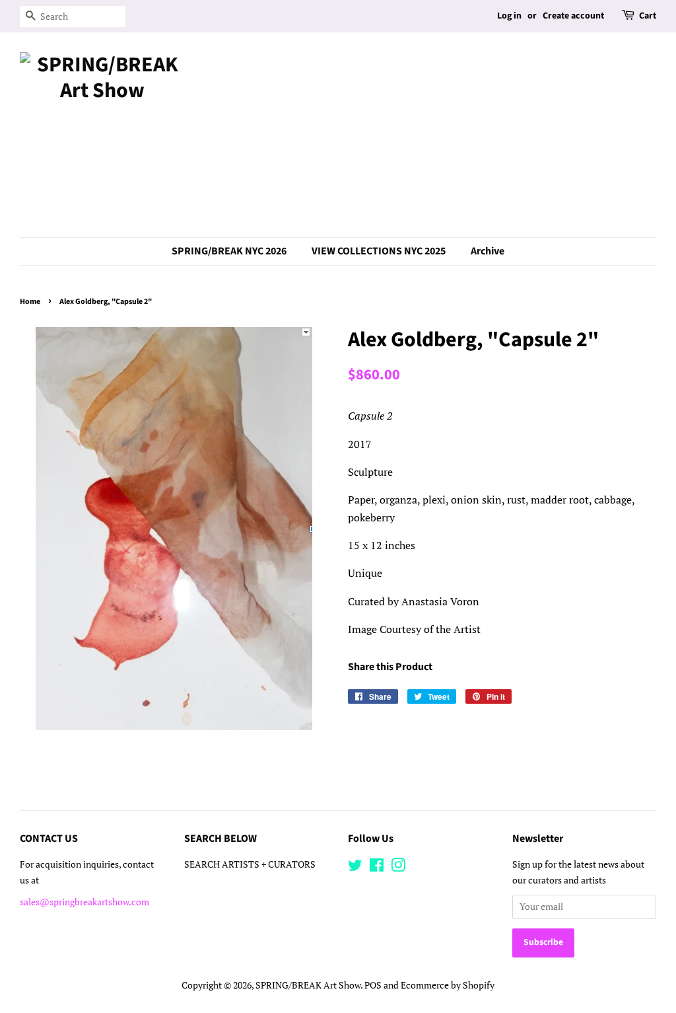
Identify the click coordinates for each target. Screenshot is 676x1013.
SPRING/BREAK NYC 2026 (229, 251)
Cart (647, 15)
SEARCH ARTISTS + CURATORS (250, 864)
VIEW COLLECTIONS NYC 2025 (379, 251)
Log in (509, 15)
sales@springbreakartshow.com (84, 902)
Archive (487, 251)
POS (373, 985)
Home (30, 301)
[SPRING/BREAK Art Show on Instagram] (398, 868)
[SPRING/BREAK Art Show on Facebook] (376, 868)
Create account (573, 15)
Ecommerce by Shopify (447, 985)
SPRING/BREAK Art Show (307, 985)
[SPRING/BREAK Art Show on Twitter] (355, 868)
